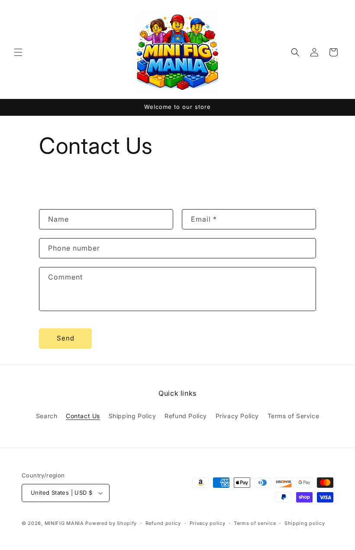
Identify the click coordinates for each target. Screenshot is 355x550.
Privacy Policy (237, 416)
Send (65, 338)
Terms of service (255, 523)
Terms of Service (294, 416)
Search (47, 416)
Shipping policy (304, 523)
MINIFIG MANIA (64, 523)
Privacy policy (208, 523)
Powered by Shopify (111, 523)
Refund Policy (186, 416)
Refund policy (163, 523)
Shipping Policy (132, 416)
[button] (18, 52)
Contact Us (83, 416)
